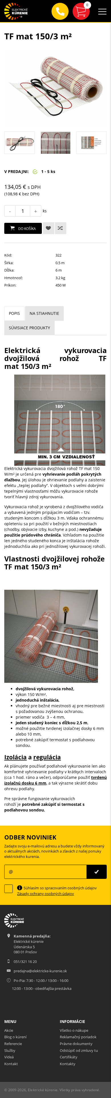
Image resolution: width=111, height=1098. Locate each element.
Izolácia (15, 757)
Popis (14, 313)
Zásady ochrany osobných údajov (45, 893)
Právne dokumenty (76, 1043)
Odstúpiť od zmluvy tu (79, 1050)
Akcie (8, 1030)
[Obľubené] (48, 228)
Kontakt (11, 1063)
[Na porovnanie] (60, 228)
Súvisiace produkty (29, 327)
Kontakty (67, 1063)
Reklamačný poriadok (78, 1036)
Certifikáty (68, 1056)
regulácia (47, 757)
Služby (9, 1050)
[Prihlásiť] (96, 872)
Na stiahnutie (44, 313)
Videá (9, 1056)
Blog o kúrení (15, 1036)
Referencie (13, 1043)
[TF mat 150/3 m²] (55, 87)
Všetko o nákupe (74, 1030)
